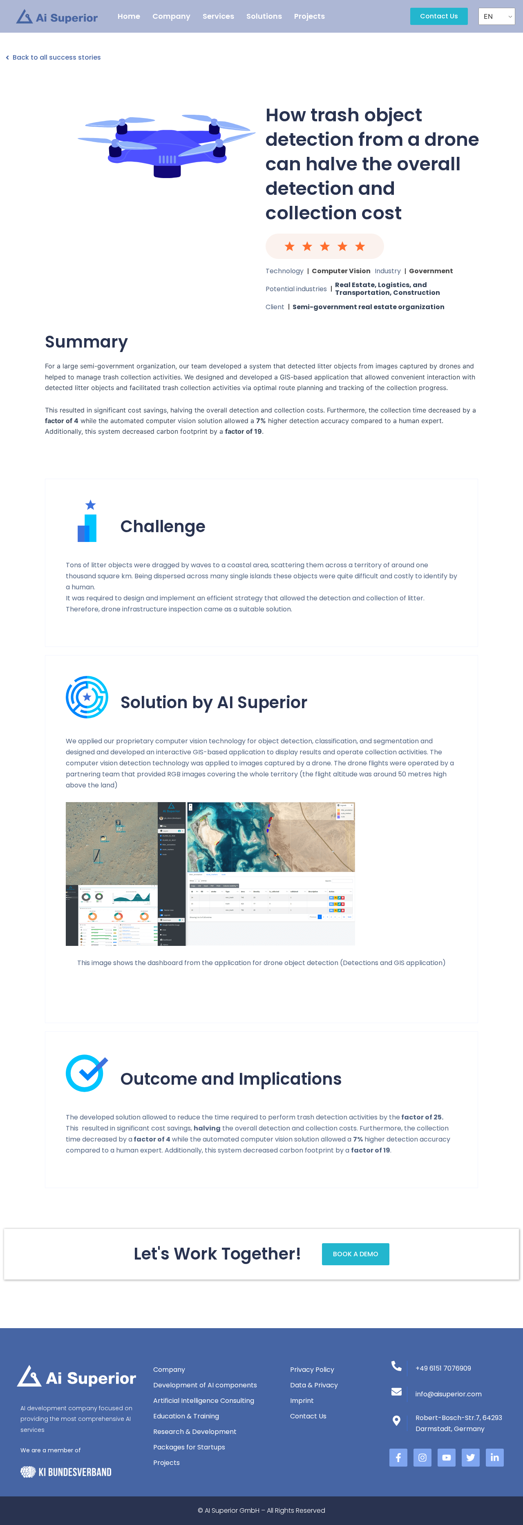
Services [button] (218, 16)
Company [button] (171, 16)
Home (129, 16)
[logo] (57, 16)
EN (488, 16)
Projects (309, 16)
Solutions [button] (264, 16)
